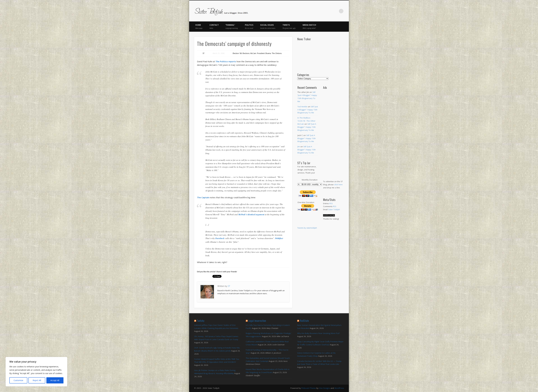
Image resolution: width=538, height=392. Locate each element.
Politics (249, 26)
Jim (298, 146)
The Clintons (277, 53)
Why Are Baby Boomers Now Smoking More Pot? (318, 333)
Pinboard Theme (308, 388)
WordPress (339, 388)
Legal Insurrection (257, 320)
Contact (214, 26)
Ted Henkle (302, 106)
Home (199, 26)
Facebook (312, 11)
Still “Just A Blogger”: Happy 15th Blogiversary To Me (307, 109)
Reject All (37, 380)
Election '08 (237, 53)
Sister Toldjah (334, 209)
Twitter (318, 11)
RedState (304, 320)
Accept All (54, 380)
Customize (18, 380)
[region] (36, 371)
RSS (331, 203)
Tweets (289, 26)
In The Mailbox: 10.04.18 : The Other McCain (306, 121)
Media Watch (309, 26)
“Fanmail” (231, 26)
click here (338, 184)
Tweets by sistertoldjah (307, 228)
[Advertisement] (333, 132)
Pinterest (323, 11)
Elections (246, 53)
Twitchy (200, 320)
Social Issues (268, 26)
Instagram (335, 11)
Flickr (329, 11)
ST (203, 53)
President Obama (264, 53)
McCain (253, 53)
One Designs (324, 388)
